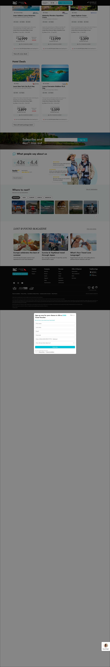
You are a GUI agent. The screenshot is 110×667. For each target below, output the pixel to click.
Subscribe (55, 347)
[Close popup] (74, 315)
